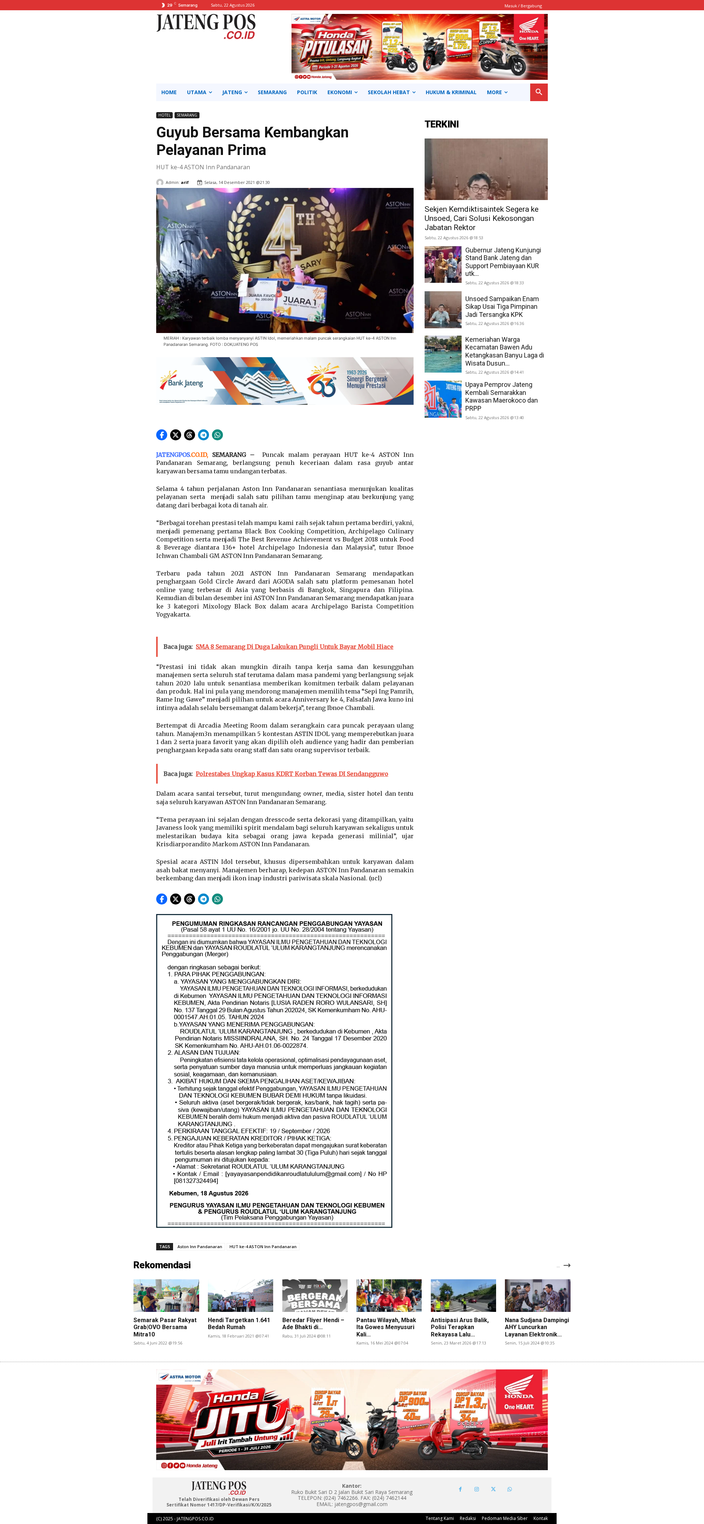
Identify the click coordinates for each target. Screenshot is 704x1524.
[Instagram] (476, 1489)
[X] (493, 1489)
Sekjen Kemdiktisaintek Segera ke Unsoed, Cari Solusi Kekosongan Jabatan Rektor (482, 218)
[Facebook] (460, 1489)
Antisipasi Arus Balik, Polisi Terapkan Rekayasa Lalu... (460, 1327)
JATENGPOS (173, 454)
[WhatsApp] (509, 1489)
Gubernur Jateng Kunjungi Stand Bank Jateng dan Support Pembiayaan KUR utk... (503, 262)
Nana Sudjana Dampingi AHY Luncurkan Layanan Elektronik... (537, 1327)
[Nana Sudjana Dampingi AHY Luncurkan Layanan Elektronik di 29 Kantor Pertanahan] (537, 1295)
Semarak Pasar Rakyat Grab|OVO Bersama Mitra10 (165, 1327)
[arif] (161, 182)
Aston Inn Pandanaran (199, 1246)
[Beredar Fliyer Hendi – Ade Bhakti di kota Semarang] (315, 1295)
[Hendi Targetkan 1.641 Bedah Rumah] (240, 1295)
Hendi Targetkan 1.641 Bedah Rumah (239, 1324)
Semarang (187, 115)
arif (185, 182)
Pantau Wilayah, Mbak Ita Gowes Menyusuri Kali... (386, 1327)
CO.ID (199, 454)
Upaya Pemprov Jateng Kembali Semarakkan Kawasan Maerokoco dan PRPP (501, 396)
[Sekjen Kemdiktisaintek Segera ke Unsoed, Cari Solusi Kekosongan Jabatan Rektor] (486, 169)
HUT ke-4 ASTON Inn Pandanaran (263, 1246)
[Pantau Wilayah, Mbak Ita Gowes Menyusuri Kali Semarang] (389, 1295)
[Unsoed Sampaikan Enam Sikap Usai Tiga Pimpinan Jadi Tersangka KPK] (443, 309)
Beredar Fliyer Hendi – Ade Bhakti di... (313, 1324)
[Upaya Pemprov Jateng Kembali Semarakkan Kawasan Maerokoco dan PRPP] (443, 399)
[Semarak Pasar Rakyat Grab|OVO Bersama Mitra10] (166, 1295)
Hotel (164, 115)
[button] (539, 92)
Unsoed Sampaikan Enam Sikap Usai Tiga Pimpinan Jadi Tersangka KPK (502, 306)
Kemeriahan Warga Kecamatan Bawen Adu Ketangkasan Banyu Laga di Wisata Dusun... (504, 351)
